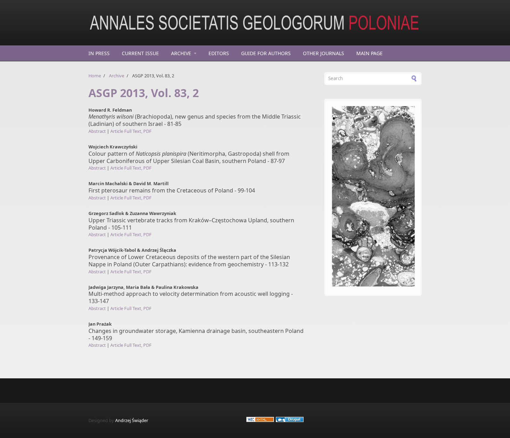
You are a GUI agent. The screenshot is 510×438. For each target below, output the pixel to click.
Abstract (97, 131)
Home (94, 75)
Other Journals (323, 53)
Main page (369, 53)
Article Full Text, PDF (131, 131)
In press (99, 53)
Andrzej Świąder (131, 420)
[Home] (196, 22)
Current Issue (140, 53)
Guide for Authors (266, 53)
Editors (219, 53)
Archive (181, 53)
